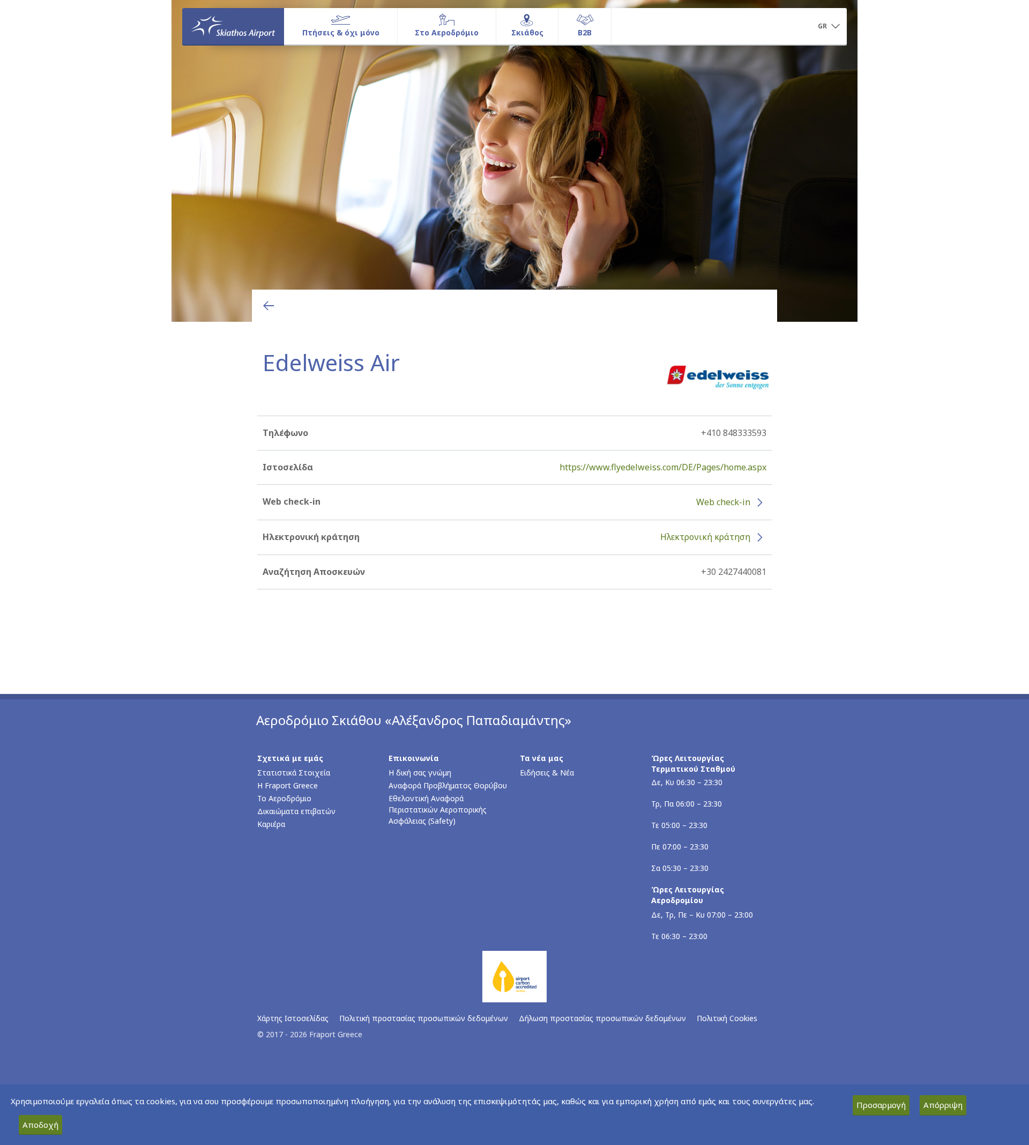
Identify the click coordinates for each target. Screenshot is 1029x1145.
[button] (828, 27)
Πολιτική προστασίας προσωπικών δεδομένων (423, 1018)
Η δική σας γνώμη (420, 772)
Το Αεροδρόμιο (284, 798)
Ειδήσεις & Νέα (547, 772)
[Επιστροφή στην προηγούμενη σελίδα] (268, 305)
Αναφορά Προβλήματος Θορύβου (448, 785)
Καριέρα (271, 824)
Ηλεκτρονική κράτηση (705, 537)
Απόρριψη (943, 1104)
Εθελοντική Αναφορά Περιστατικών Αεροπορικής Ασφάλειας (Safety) (438, 809)
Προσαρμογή (881, 1104)
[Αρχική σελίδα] (233, 26)
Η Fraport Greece (287, 785)
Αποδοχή (40, 1124)
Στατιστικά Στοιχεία (293, 772)
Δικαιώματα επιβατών (296, 811)
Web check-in (723, 502)
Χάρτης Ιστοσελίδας (293, 1018)
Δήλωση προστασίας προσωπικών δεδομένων (602, 1018)
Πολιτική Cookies (727, 1018)
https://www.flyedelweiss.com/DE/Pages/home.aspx (663, 467)
